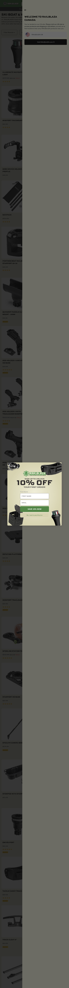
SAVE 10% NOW (34, 509)
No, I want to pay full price (34, 515)
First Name (24, 492)
